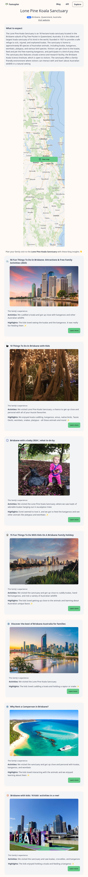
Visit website (44, 20)
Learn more (74, 330)
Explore (77, 4)
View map (45, 159)
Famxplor (14, 4)
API (67, 4)
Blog (58, 4)
